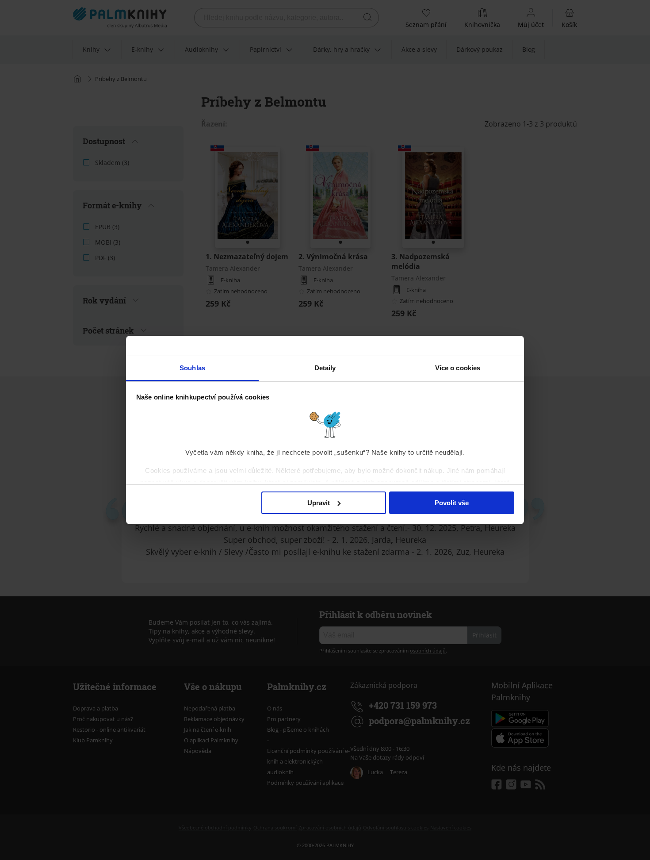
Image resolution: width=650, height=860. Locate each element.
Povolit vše (452, 503)
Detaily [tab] (325, 368)
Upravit (318, 503)
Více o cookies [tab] (457, 368)
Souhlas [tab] (192, 368)
